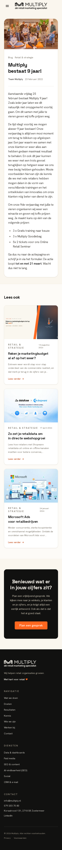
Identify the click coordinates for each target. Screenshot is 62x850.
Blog (10, 57)
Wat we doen (11, 697)
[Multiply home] (31, 6)
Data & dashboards (14, 752)
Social (7, 776)
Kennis (7, 715)
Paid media (9, 758)
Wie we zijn (10, 721)
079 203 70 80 (11, 805)
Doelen (8, 703)
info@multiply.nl (12, 800)
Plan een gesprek (31, 625)
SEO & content (12, 764)
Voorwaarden (20, 838)
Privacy (7, 838)
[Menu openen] (7, 6)
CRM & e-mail (11, 782)
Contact (8, 733)
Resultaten (9, 709)
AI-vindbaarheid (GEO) (15, 770)
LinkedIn (8, 815)
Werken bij (9, 727)
